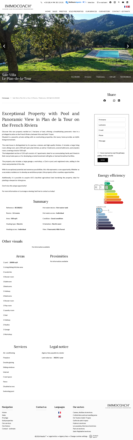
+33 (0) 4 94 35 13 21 (54, 2)
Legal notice (53, 436)
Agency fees (63, 436)
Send (103, 160)
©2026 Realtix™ (41, 436)
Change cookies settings (78, 436)
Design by (95, 436)
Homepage (5, 98)
